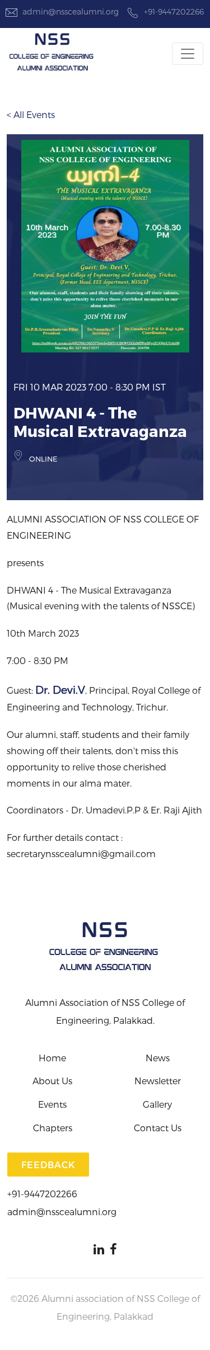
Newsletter (157, 1080)
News (158, 1057)
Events (52, 1104)
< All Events (31, 114)
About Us (52, 1080)
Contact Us (157, 1127)
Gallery (157, 1104)
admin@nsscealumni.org (70, 11)
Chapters (52, 1127)
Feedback (48, 1164)
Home (52, 1057)
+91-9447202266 (174, 11)
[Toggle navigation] (187, 54)
